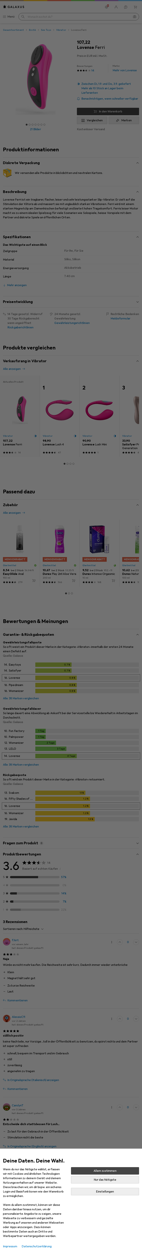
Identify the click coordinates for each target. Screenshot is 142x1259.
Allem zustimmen (105, 1171)
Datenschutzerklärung (37, 1246)
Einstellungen (105, 1191)
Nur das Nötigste (105, 1180)
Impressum (10, 1246)
